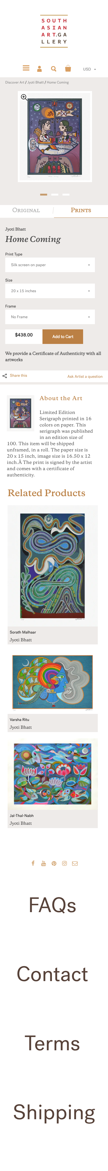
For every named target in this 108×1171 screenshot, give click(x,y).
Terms (52, 1043)
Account (40, 68)
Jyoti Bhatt (35, 82)
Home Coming (58, 82)
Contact (52, 974)
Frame (16, 312)
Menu (26, 68)
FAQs (52, 905)
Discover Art (14, 82)
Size (20, 286)
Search (54, 68)
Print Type (25, 260)
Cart (68, 68)
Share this (18, 375)
